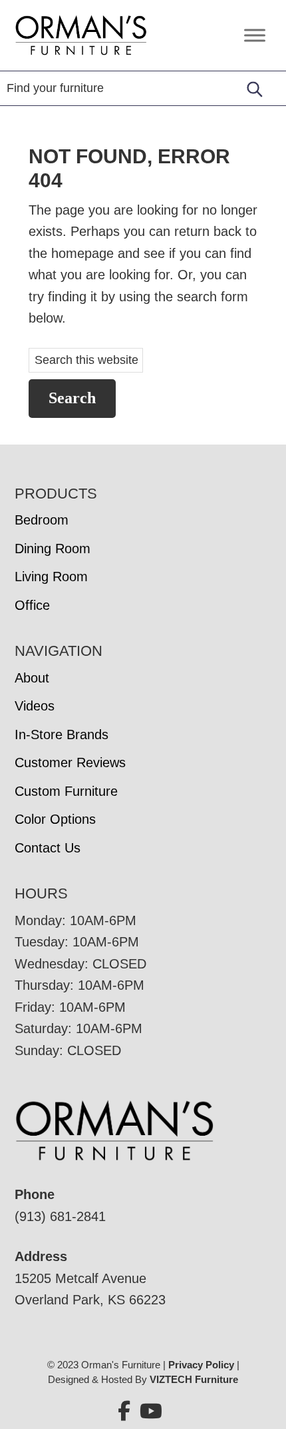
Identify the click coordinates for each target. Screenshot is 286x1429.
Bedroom (42, 520)
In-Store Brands (61, 734)
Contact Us (47, 847)
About (32, 678)
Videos (35, 706)
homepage (82, 253)
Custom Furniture (66, 791)
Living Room (51, 576)
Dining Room (52, 548)
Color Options (55, 819)
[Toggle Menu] (254, 35)
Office (32, 605)
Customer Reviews (70, 762)
